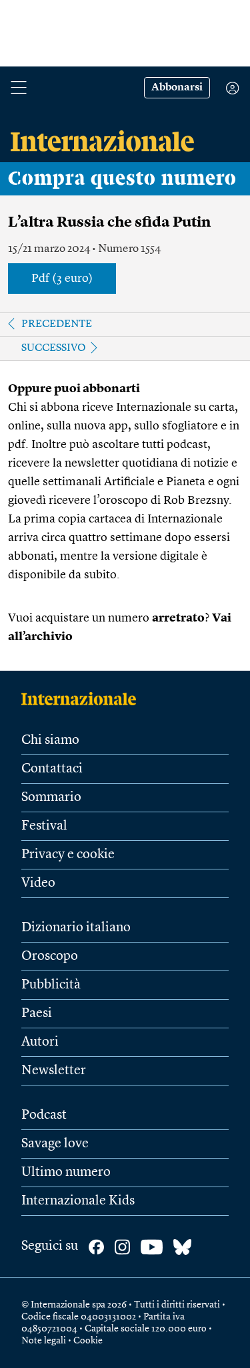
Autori (40, 1042)
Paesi (36, 1013)
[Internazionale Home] (83, 698)
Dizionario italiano (76, 928)
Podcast (44, 1115)
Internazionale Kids (78, 1201)
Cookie (88, 1340)
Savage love (55, 1144)
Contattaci (52, 769)
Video (38, 883)
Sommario (51, 797)
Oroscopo (49, 956)
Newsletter (53, 1071)
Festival (44, 826)
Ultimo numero (66, 1172)
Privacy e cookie (68, 854)
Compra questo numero (122, 179)
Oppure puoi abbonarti (74, 389)
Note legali (43, 1340)
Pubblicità (51, 985)
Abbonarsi (177, 87)
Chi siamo (50, 740)
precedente (56, 324)
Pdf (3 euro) (62, 279)
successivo (53, 348)
